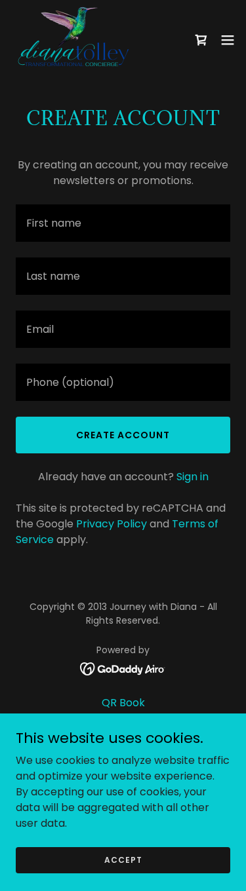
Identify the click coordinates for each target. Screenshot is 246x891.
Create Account (123, 435)
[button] (228, 40)
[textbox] (123, 223)
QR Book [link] (123, 702)
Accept (123, 859)
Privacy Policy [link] (111, 523)
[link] (72, 39)
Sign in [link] (192, 476)
